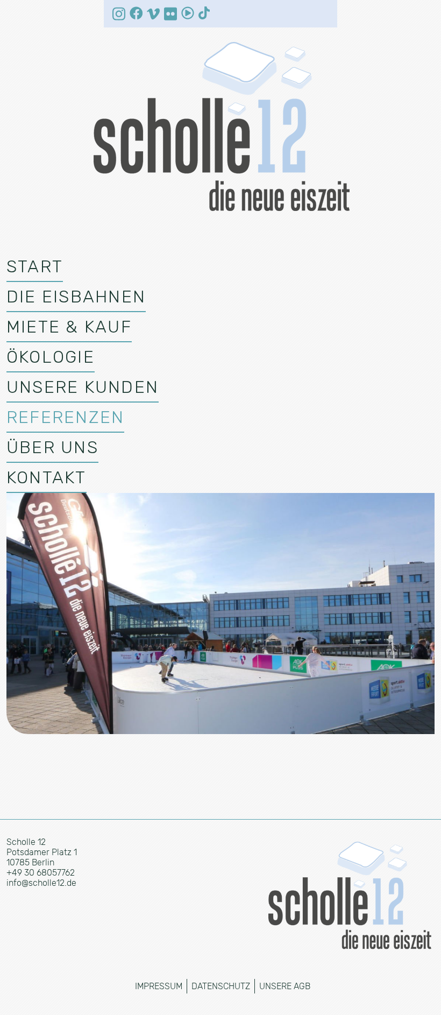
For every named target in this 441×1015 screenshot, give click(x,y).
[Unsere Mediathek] (187, 13)
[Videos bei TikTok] (205, 13)
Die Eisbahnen (76, 296)
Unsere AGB (284, 986)
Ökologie (50, 357)
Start (34, 266)
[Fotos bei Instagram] (118, 13)
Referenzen (65, 417)
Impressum (158, 986)
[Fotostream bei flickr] (170, 13)
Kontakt (46, 477)
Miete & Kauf (69, 326)
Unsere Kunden (82, 387)
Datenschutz (220, 986)
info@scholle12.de (41, 883)
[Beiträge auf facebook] (136, 13)
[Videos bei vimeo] (153, 13)
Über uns (52, 447)
